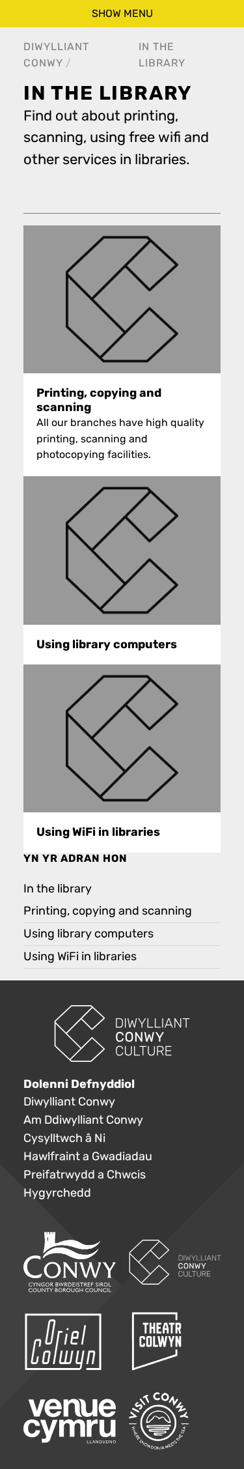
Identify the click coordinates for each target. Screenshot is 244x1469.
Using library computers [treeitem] (88, 934)
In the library (57, 889)
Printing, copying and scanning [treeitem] (107, 911)
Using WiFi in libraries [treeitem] (80, 956)
